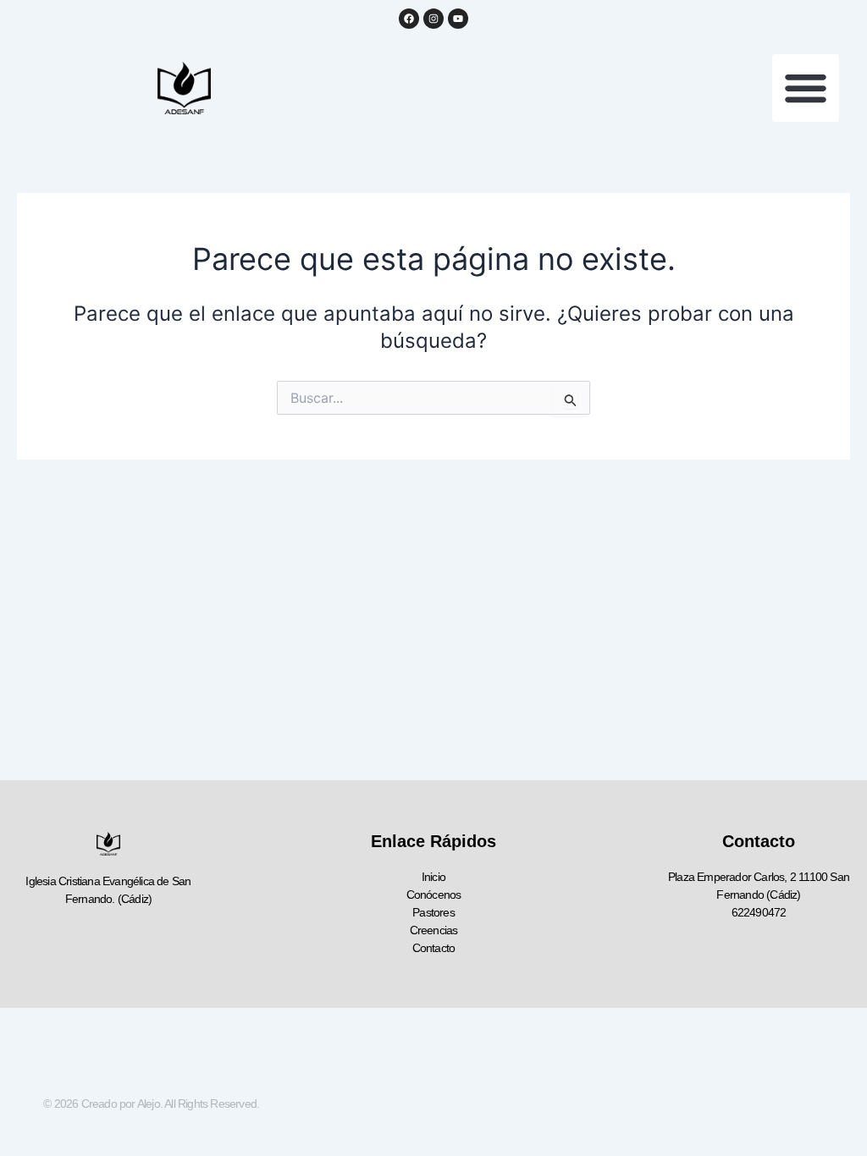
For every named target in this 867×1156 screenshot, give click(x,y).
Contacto (434, 948)
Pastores (433, 912)
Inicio (433, 877)
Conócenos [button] (433, 894)
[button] (806, 88)
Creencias (434, 930)
